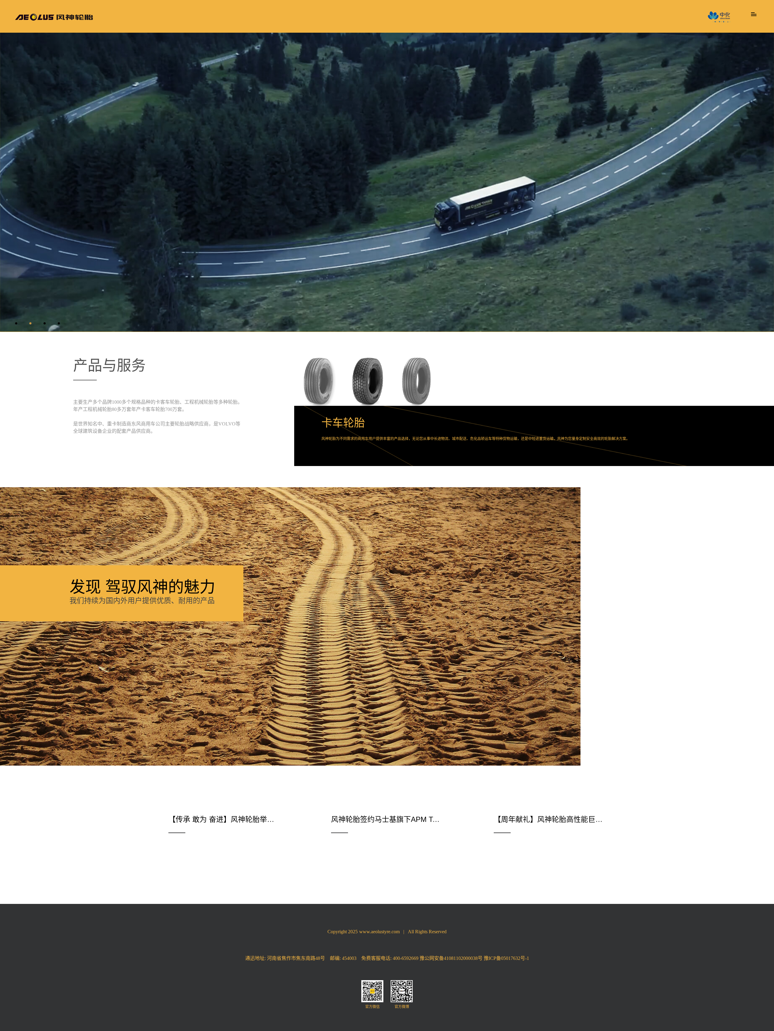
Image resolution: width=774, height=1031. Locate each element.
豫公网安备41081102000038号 (451, 958)
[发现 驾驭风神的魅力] (290, 490)
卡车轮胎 (343, 423)
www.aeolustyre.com (379, 931)
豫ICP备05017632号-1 (506, 958)
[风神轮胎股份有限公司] (54, 17)
